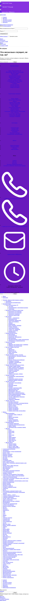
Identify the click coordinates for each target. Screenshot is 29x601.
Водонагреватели (12, 335)
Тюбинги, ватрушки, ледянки (15, 373)
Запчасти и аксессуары (13, 315)
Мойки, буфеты (12, 426)
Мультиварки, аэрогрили (14, 391)
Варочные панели (12, 385)
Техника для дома (10, 375)
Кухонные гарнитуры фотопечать (16, 424)
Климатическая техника (11, 333)
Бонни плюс (11, 432)
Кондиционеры (12, 338)
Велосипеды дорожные (14, 314)
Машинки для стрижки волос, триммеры (18, 344)
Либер (9, 436)
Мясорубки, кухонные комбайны (16, 393)
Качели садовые (12, 405)
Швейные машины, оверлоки (15, 380)
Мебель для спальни (13, 417)
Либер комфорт (12, 437)
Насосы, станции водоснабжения (16, 359)
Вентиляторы (11, 334)
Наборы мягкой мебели (14, 447)
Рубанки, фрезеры (12, 326)
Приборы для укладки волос (15, 345)
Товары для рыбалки (13, 409)
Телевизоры (11, 309)
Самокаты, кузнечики (13, 370)
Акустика (10, 306)
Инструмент (9, 316)
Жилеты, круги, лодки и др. (15, 404)
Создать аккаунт (7, 26)
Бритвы (10, 343)
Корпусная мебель (10, 413)
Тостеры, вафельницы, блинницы (16, 396)
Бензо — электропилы (13, 317)
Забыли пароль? (4, 36)
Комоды (10, 415)
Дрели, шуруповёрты (13, 321)
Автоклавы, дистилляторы (14, 382)
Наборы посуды (12, 351)
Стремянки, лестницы (13, 361)
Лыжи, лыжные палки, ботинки (16, 367)
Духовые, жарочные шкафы (15, 387)
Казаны (10, 348)
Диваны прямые (12, 443)
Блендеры (10, 384)
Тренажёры (11, 372)
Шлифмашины (12, 331)
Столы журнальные (13, 419)
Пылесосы (10, 377)
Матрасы (8, 428)
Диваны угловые (12, 445)
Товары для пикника (13, 408)
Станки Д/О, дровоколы (14, 329)
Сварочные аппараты (13, 328)
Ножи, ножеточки (12, 352)
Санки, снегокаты (12, 371)
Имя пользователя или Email (7, 28)
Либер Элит (11, 441)
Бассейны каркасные (13, 401)
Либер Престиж (12, 440)
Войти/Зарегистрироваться (9, 587)
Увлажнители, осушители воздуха (16, 340)
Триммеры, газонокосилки (14, 362)
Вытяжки (10, 386)
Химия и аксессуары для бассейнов (16, 410)
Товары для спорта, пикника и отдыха (15, 365)
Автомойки (8, 301)
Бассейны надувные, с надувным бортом (18, 403)
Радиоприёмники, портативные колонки (18, 307)
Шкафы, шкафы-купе (13, 421)
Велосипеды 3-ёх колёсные (14, 311)
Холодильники (12, 398)
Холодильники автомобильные (13, 302)
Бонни (10, 429)
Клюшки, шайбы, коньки (14, 366)
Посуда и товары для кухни (12, 347)
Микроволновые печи (13, 389)
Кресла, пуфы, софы (13, 446)
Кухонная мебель (10, 422)
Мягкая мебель (9, 442)
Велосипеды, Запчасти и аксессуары (14, 310)
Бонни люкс (11, 431)
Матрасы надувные (13, 407)
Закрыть (2, 591)
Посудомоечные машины (14, 395)
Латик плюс (11, 435)
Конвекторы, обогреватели (14, 337)
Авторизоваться (4, 33)
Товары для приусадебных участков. (14, 354)
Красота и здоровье (10, 342)
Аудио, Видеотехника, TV (12, 305)
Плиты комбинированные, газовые (16, 394)
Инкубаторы (11, 357)
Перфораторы (11, 324)
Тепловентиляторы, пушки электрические (18, 339)
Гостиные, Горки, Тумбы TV (15, 414)
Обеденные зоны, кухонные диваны (17, 427)
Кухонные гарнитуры (13, 423)
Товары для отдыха (10, 400)
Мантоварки (11, 349)
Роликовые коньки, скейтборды (16, 368)
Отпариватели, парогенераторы (16, 376)
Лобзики (10, 323)
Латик (9, 433)
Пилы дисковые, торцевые (14, 325)
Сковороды (11, 353)
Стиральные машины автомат (15, 379)
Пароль (2, 31)
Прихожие (10, 418)
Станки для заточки (13, 330)
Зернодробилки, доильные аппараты (17, 356)
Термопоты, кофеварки (13, 399)
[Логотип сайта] (3, 14)
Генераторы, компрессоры (14, 320)
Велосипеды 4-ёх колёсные (14, 312)
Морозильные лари (13, 390)
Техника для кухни (10, 381)
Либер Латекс (11, 438)
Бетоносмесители (12, 319)
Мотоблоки (11, 358)
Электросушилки (12, 363)
